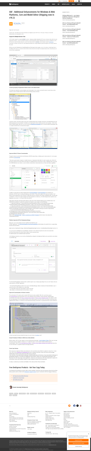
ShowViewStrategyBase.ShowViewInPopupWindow (28, 224)
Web (10, 395)
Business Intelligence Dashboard (34, 421)
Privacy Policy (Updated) (38, 448)
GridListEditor (33, 393)
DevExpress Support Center (30, 371)
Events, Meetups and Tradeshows (16, 417)
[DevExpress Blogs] (69, 406)
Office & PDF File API (31, 424)
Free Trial (71, 1)
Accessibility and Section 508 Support (71, 426)
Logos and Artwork (13, 421)
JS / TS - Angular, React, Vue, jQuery (53, 413)
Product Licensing (13, 426)
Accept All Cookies (78, 440)
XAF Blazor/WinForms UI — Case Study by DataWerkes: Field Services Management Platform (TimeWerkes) (71, 17)
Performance (47, 393)
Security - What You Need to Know (71, 424)
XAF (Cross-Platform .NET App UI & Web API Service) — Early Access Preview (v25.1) (72, 36)
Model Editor (41, 393)
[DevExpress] (13, 1)
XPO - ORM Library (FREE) (51, 426)
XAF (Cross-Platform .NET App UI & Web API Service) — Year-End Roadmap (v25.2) (72, 30)
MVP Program (12, 420)
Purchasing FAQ (12, 427)
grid (28, 393)
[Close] (88, 433)
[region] (78, 441)
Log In (76, 1)
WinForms (29, 413)
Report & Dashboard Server (33, 422)
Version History (67, 421)
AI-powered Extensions (32, 434)
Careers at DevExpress (14, 414)
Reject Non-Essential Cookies (78, 443)
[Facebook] (74, 406)
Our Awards (11, 416)
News (10, 415)
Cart (61, 1)
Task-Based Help (17, 215)
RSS (23, 23)
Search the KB (66, 413)
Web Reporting (49, 420)
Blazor (47, 414)
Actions (11, 393)
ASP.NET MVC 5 (49, 416)
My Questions (66, 414)
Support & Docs (65, 4)
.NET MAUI (29, 429)
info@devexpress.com (52, 444)
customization (22, 393)
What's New (66, 422)
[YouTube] (80, 406)
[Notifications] (81, 1)
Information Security (68, 423)
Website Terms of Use (28, 448)
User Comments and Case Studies (16, 419)
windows (15, 395)
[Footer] (10, 405)
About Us (79, 4)
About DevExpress (13, 413)
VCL (28, 415)
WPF (28, 414)
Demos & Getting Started (69, 417)
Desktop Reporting (31, 416)
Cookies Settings (78, 446)
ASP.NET (16, 393)
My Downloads (65, 1)
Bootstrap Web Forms (50, 419)
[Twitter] (77, 406)
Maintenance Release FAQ (14, 431)
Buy (58, 4)
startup (53, 393)
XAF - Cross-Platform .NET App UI (52, 425)
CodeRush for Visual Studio (18, 377)
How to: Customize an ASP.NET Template (30, 215)
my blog (37, 335)
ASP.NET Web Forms (50, 417)
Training (65, 420)
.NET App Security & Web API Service (20, 375)
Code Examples (67, 416)
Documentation (67, 415)
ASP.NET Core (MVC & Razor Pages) (53, 415)
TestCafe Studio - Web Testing (52, 433)
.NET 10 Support (67, 427)
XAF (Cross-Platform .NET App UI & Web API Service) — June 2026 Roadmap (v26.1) (72, 23)
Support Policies (12, 429)
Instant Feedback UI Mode (44, 340)
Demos (53, 4)
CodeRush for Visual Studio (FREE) (52, 427)
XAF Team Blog (17, 23)
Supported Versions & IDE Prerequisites (17, 428)
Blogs (73, 4)
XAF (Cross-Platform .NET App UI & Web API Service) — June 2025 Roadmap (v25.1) (72, 42)
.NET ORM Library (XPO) (18, 379)
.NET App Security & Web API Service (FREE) (54, 428)
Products (47, 4)
